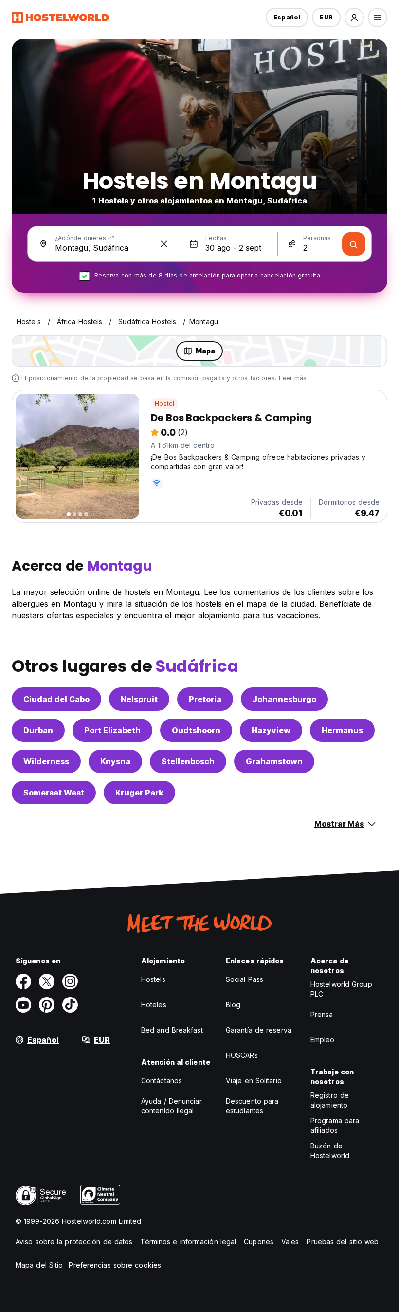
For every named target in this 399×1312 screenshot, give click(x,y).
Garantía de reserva (258, 1030)
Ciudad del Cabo (56, 699)
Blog (233, 1004)
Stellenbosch (188, 761)
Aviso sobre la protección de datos (74, 1242)
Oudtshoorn (196, 730)
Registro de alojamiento (329, 1100)
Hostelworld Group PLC (341, 989)
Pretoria (205, 699)
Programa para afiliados (334, 1125)
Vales (290, 1242)
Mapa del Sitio (39, 1265)
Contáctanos (161, 1080)
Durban (38, 730)
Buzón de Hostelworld (329, 1151)
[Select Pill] (354, 17)
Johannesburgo (284, 699)
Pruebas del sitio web (343, 1242)
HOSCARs (242, 1055)
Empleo (322, 1039)
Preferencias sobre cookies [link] (115, 1265)
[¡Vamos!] (353, 244)
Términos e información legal (188, 1242)
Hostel (164, 403)
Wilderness (46, 761)
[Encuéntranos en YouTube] (23, 1005)
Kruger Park (139, 792)
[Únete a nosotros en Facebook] (23, 981)
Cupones (258, 1242)
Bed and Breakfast (172, 1030)
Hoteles (153, 1004)
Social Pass (244, 979)
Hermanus (342, 730)
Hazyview (271, 730)
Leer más (293, 378)
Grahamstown (274, 761)
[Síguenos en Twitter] (46, 981)
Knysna (115, 761)
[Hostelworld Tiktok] (70, 1005)
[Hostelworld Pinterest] (46, 1005)
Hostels (153, 979)
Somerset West (53, 792)
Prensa (321, 1014)
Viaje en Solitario (254, 1080)
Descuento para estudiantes (252, 1106)
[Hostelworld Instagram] (70, 981)
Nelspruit (139, 699)
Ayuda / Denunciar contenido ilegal (171, 1106)
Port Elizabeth (112, 730)
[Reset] (164, 244)
